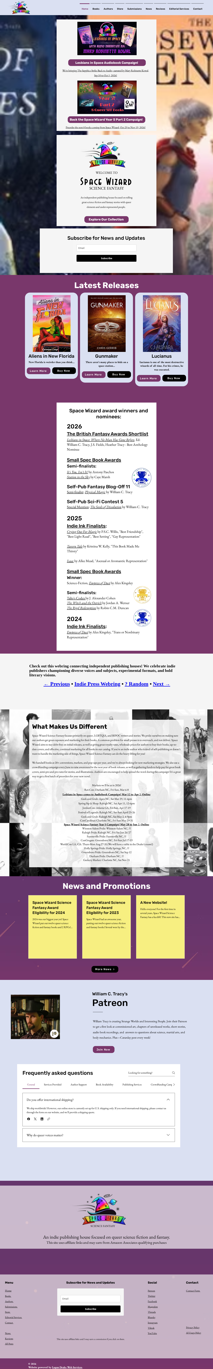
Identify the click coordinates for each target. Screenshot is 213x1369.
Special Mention (78, 507)
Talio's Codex (76, 598)
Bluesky (151, 1317)
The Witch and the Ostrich (84, 603)
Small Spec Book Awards (94, 460)
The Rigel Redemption (81, 608)
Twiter (151, 1296)
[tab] (30, 1084)
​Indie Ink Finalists (86, 526)
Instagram (153, 1322)
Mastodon (153, 1306)
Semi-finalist (75, 492)
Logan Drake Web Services (67, 1367)
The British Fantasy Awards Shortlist (107, 434)
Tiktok (151, 1327)
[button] (29, 1119)
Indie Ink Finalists (86, 626)
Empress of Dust (99, 583)
